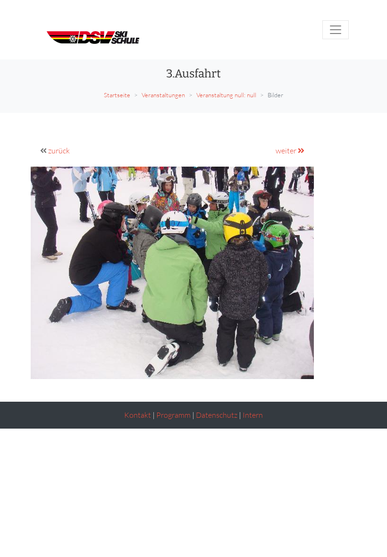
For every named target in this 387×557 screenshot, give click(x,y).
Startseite (117, 95)
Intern (253, 415)
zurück (59, 150)
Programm (173, 415)
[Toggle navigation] (335, 29)
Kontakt (137, 415)
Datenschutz (216, 415)
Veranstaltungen (163, 95)
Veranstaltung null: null (226, 95)
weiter (287, 150)
